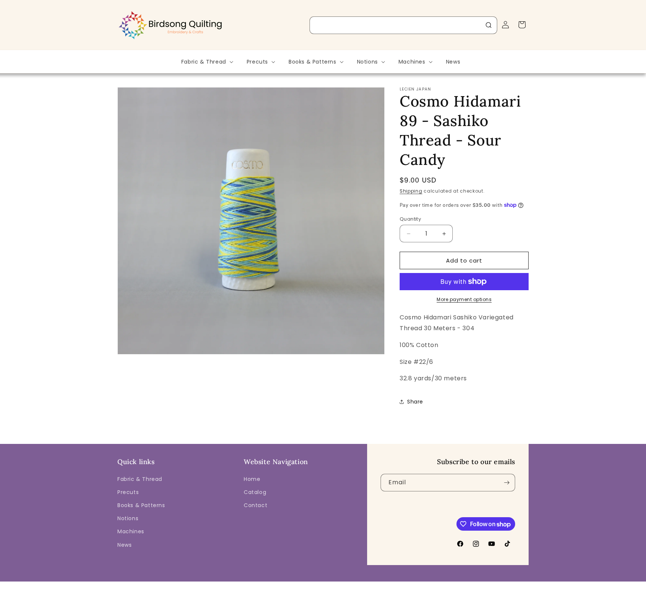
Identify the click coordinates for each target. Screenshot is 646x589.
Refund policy (289, 584)
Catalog (255, 492)
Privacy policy (328, 584)
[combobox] (403, 25)
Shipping (411, 191)
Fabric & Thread (139, 479)
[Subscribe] (506, 482)
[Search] (488, 25)
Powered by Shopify (243, 584)
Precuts (128, 492)
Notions (127, 518)
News (124, 545)
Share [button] (415, 401)
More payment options (464, 299)
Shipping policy (415, 584)
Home (252, 479)
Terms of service (370, 584)
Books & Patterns (141, 505)
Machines (130, 531)
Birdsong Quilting (199, 584)
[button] (206, 62)
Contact (255, 505)
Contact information (463, 584)
